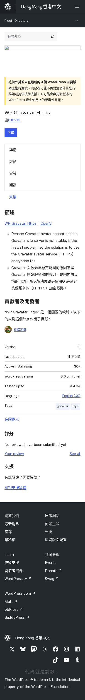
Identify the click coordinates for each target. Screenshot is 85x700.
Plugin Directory (17, 20)
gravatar (62, 406)
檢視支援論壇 (15, 487)
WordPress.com (20, 593)
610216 (14, 120)
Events (50, 562)
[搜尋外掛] (52, 36)
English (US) (71, 396)
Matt (11, 601)
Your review (14, 453)
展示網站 (52, 515)
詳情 (13, 149)
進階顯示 (12, 419)
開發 (13, 185)
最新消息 (12, 524)
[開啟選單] (77, 7)
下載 (10, 132)
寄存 (8, 531)
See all (75, 453)
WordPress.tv (18, 578)
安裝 (13, 173)
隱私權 (10, 539)
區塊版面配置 (56, 539)
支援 (12, 197)
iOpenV (46, 223)
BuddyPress (17, 617)
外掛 (48, 531)
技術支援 (12, 562)
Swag (52, 578)
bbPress (14, 609)
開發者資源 (14, 570)
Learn (9, 554)
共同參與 (52, 554)
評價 (13, 161)
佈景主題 (52, 524)
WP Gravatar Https (20, 223)
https (75, 406)
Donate (53, 570)
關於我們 (12, 515)
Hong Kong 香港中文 (32, 638)
